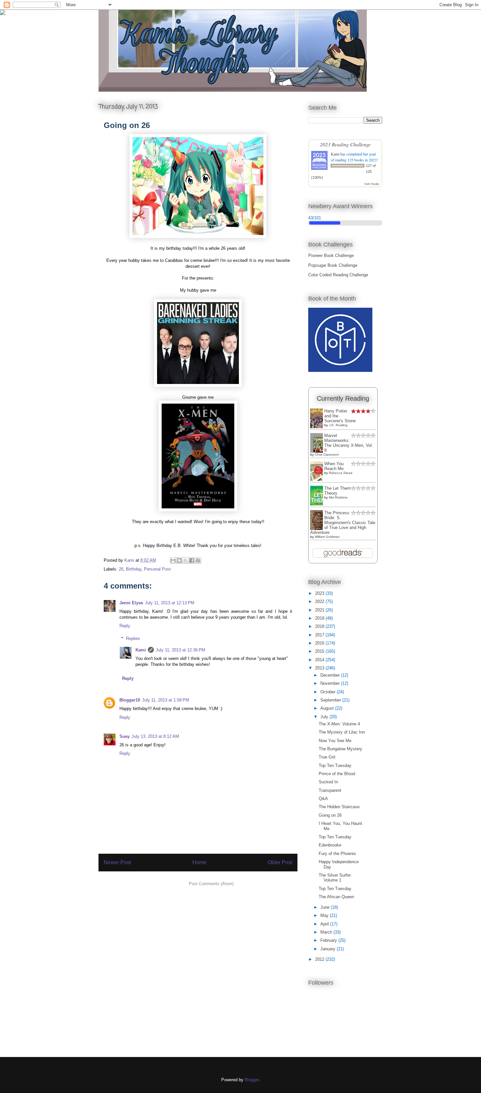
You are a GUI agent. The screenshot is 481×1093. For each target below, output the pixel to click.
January (328, 948)
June (325, 907)
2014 (320, 659)
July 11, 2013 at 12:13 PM (169, 602)
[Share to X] (185, 560)
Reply (124, 625)
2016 (320, 643)
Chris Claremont (327, 454)
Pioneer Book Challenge (331, 255)
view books (371, 183)
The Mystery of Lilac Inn (342, 732)
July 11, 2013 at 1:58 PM (165, 700)
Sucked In (328, 781)
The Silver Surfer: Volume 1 (335, 878)
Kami (140, 649)
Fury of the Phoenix (337, 853)
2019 (320, 618)
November (330, 683)
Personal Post (157, 569)
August (327, 708)
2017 (320, 634)
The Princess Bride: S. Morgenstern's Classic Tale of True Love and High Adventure (342, 522)
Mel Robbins (338, 497)
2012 (320, 959)
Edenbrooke (330, 845)
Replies (133, 638)
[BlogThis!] (179, 560)
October (328, 691)
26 (121, 569)
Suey (124, 736)
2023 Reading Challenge (345, 144)
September (331, 700)
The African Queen (336, 896)
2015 (320, 651)
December (330, 675)
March (326, 932)
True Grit (327, 757)
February (329, 940)
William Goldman (327, 536)
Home (199, 862)
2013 (320, 667)
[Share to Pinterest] (198, 560)
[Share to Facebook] (191, 560)
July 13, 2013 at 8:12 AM (155, 736)
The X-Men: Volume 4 (339, 723)
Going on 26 (330, 815)
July (325, 716)
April (325, 923)
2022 (320, 601)
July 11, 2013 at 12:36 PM (180, 649)
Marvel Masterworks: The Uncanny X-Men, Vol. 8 (348, 443)
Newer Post (117, 862)
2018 (320, 626)
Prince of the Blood (337, 773)
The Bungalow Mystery (340, 748)
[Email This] (173, 560)
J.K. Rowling (338, 425)
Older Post (280, 862)
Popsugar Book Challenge (332, 265)
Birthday (133, 569)
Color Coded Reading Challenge (338, 274)
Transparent (330, 790)
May (325, 915)
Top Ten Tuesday (335, 765)
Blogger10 (129, 700)
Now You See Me (335, 740)
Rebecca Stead (340, 473)
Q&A (323, 798)
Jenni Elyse (131, 602)
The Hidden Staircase (339, 806)
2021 (320, 610)
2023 (320, 593)
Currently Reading (343, 398)
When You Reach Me (334, 466)
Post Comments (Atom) (211, 883)
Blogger (252, 1079)
